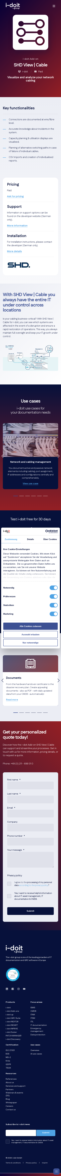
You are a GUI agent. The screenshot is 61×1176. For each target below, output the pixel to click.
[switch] (54, 596)
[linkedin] (8, 989)
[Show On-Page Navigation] (56, 1171)
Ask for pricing (15, 196)
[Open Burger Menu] (54, 6)
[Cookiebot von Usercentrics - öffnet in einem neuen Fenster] (45, 531)
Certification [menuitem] (12, 1045)
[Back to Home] (13, 6)
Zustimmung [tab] (11, 539)
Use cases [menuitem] (35, 1045)
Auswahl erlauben (30, 634)
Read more (12, 699)
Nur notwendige (30, 642)
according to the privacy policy (33, 885)
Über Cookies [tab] (50, 539)
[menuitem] (8, 1007)
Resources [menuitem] (11, 1074)
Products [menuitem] (10, 1002)
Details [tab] (30, 539)
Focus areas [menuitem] (36, 1002)
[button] (2, 456)
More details (14, 251)
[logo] (14, 949)
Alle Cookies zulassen (30, 626)
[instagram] (18, 989)
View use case (30, 483)
